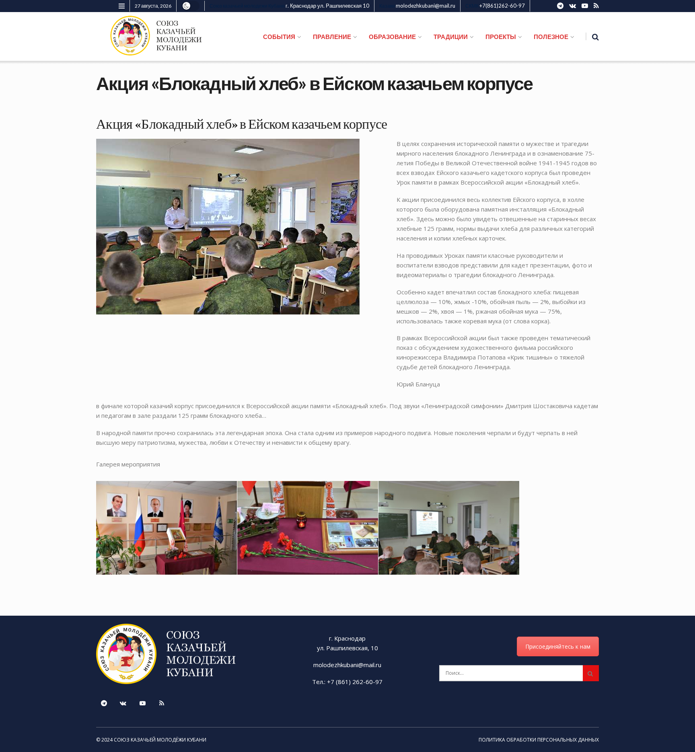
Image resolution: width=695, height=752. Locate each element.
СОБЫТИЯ (279, 36)
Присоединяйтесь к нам (557, 646)
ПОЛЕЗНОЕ (551, 36)
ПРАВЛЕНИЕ (332, 36)
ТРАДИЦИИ (451, 36)
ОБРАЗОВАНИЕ (392, 36)
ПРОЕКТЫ (500, 36)
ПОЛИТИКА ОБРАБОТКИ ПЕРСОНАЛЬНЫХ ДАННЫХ (539, 739)
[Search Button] (591, 673)
